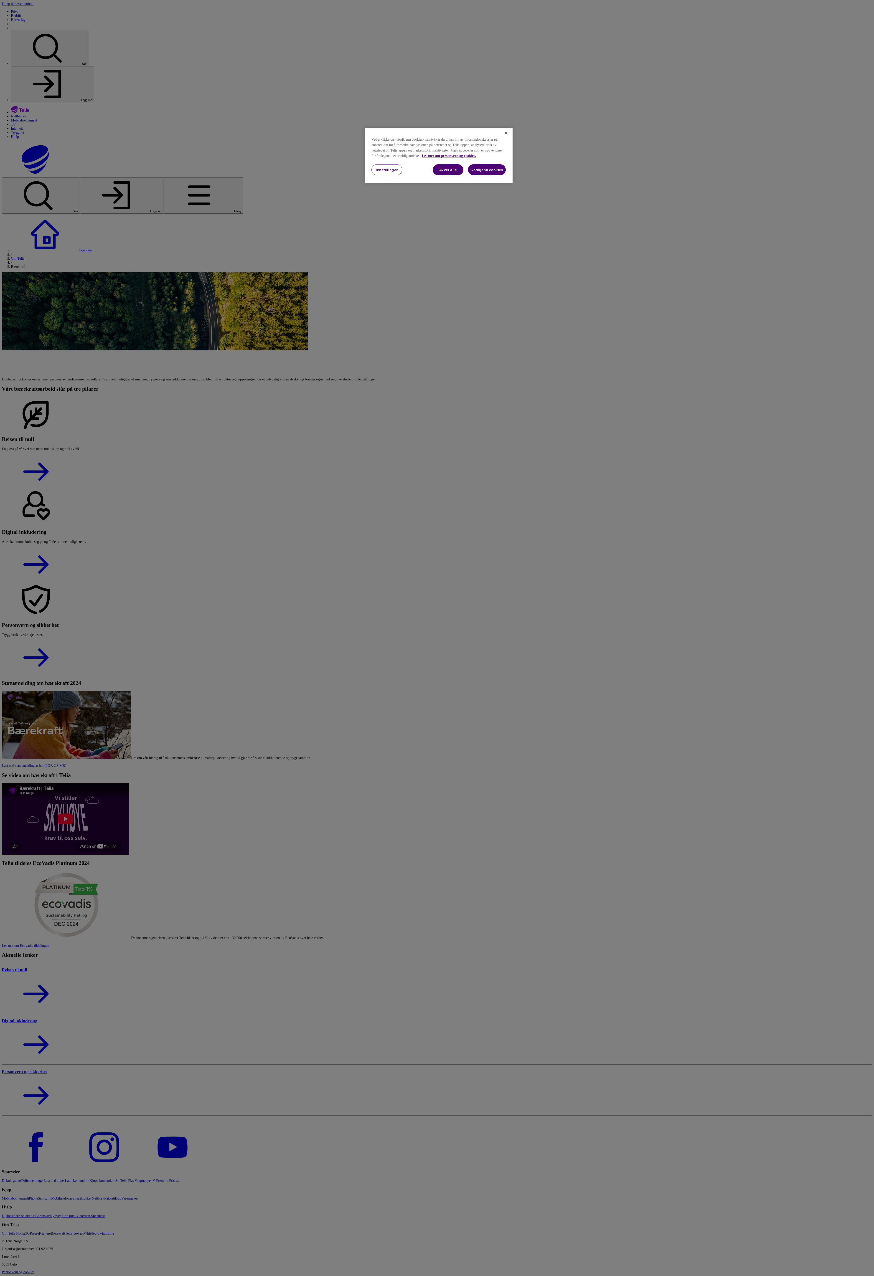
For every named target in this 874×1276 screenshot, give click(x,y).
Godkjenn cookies (486, 170)
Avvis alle (448, 170)
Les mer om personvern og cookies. (449, 156)
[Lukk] (506, 133)
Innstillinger (387, 170)
